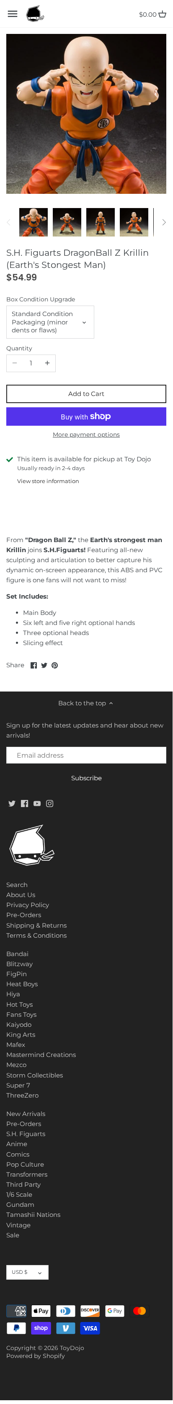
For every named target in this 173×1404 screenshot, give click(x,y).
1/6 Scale (19, 1194)
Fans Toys (21, 1014)
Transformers (26, 1174)
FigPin (16, 974)
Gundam (20, 1205)
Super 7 (18, 1085)
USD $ (19, 1272)
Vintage (18, 1225)
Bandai (17, 954)
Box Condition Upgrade (40, 299)
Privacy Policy (27, 905)
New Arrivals (25, 1114)
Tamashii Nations (33, 1215)
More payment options (86, 435)
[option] (33, 222)
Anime (16, 1144)
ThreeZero (22, 1095)
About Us (20, 895)
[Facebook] (24, 802)
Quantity (19, 348)
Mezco (16, 1065)
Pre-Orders (23, 915)
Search (17, 885)
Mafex (15, 1045)
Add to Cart (86, 394)
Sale (12, 1235)
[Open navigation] (12, 14)
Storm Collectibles (34, 1075)
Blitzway (19, 964)
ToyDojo (72, 1348)
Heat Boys (22, 984)
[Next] (164, 222)
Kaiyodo (18, 1025)
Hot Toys (19, 1004)
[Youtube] (37, 802)
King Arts (20, 1035)
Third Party (23, 1184)
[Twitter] (11, 802)
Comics (17, 1154)
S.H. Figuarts (25, 1134)
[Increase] (47, 363)
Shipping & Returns (36, 925)
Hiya (13, 994)
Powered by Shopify (35, 1356)
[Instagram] (49, 802)
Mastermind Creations (41, 1055)
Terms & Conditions (36, 935)
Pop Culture (25, 1164)
